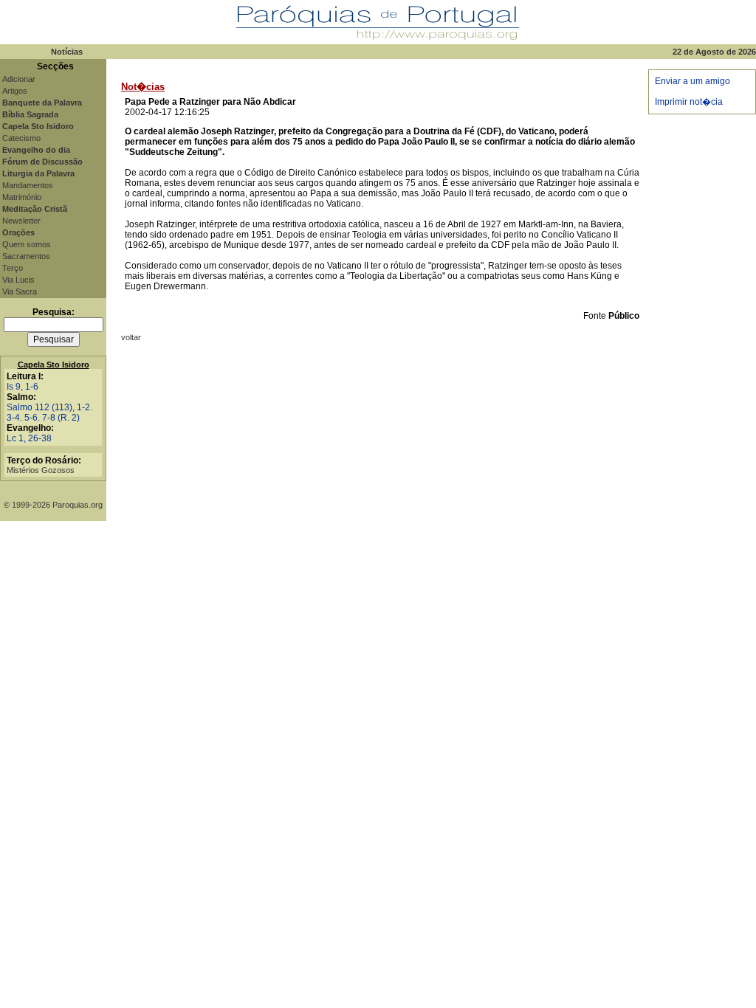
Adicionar (18, 79)
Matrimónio (21, 197)
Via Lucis (18, 279)
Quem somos (26, 244)
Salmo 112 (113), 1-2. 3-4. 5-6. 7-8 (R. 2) (49, 412)
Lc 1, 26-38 (29, 438)
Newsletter (21, 220)
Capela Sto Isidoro (53, 364)
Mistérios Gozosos (41, 470)
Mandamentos (27, 185)
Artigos (14, 90)
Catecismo (21, 138)
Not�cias (143, 86)
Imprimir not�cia (689, 102)
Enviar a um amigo (692, 81)
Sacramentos (26, 256)
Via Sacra (19, 291)
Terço (12, 267)
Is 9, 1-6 (22, 387)
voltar (131, 337)
